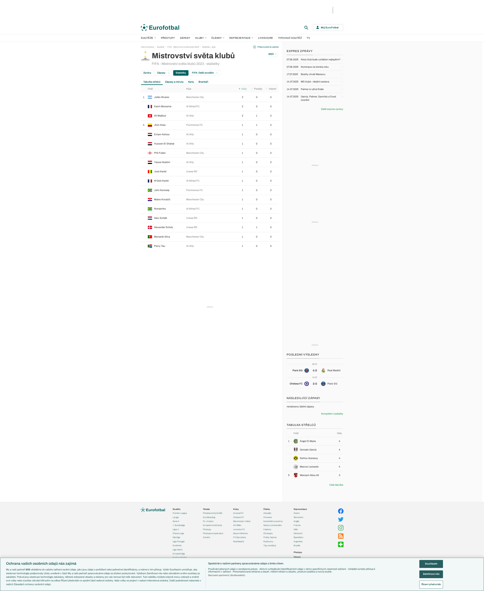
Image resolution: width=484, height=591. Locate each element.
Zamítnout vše (431, 574)
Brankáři (203, 82)
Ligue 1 (176, 529)
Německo (298, 533)
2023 (271, 54)
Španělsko (298, 537)
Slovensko (298, 517)
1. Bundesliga (179, 525)
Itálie (296, 529)
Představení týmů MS (212, 513)
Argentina (298, 541)
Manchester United (241, 521)
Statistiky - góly (209, 47)
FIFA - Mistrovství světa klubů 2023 (183, 47)
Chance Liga (178, 533)
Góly (244, 89)
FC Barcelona (239, 537)
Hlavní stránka (147, 47)
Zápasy (185, 38)
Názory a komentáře (272, 525)
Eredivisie (177, 545)
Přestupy (168, 38)
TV (308, 38)
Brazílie (297, 545)
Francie (297, 525)
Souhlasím (431, 563)
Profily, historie (270, 537)
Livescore (265, 38)
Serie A (176, 521)
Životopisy (268, 533)
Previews (267, 517)
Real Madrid (238, 541)
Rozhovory (268, 541)
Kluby (199, 38)
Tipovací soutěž (290, 38)
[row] (210, 97)
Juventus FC (239, 529)
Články (266, 509)
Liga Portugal (178, 541)
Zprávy (147, 72)
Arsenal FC (238, 513)
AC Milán (237, 525)
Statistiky (181, 72)
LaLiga (176, 517)
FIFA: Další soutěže (203, 72)
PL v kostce (208, 521)
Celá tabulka (336, 485)
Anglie (296, 521)
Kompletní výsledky (332, 413)
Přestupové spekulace (213, 533)
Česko (297, 513)
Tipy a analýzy (269, 545)
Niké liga (176, 537)
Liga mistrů (177, 549)
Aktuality (267, 513)
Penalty (258, 89)
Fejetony (267, 529)
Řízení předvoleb (431, 584)
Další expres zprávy (332, 109)
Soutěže (147, 38)
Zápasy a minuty (174, 82)
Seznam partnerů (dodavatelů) (226, 575)
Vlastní (272, 89)
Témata (206, 509)
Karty (191, 82)
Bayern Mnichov (240, 533)
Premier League (180, 513)
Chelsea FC (238, 517)
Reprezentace (240, 38)
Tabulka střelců (152, 82)
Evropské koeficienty (212, 525)
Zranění (206, 537)
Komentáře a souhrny (273, 521)
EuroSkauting (209, 517)
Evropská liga (179, 553)
